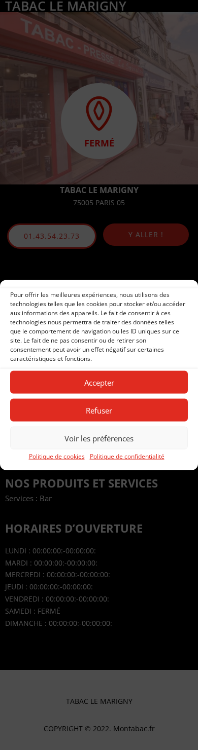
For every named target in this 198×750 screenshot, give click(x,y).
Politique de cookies (57, 456)
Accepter (99, 382)
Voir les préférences (99, 438)
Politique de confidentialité (127, 456)
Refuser (99, 410)
